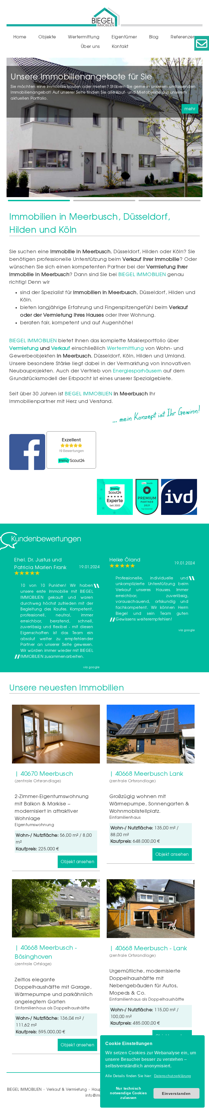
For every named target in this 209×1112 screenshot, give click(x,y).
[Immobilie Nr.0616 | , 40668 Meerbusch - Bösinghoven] (56, 908)
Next (197, 130)
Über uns (90, 46)
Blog (154, 36)
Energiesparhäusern (137, 370)
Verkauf (60, 348)
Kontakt (120, 46)
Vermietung (23, 348)
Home (19, 36)
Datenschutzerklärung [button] (172, 1076)
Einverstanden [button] (176, 1093)
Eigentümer (124, 36)
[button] (128, 1093)
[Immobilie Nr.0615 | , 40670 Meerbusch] (56, 734)
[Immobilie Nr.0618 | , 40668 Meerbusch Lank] (151, 734)
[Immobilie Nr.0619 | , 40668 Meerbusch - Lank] (151, 908)
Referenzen (183, 36)
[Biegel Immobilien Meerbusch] (104, 14)
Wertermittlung (125, 348)
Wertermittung (84, 36)
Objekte (47, 36)
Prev (12, 130)
